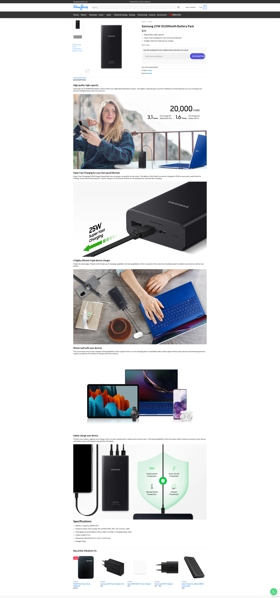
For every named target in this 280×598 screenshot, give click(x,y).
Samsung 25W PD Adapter (164, 584)
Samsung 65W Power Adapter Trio (112, 584)
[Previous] (88, 46)
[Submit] (178, 7)
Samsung (149, 73)
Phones (76, 15)
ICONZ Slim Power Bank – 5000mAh (82, 585)
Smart (101, 15)
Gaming (132, 15)
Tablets (83, 15)
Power (150, 22)
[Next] (134, 46)
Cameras (152, 15)
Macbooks (93, 15)
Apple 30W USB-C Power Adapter (139, 584)
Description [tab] (79, 80)
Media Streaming (120, 15)
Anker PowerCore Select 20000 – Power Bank (193, 585)
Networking (142, 15)
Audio (108, 15)
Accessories (161, 15)
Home (144, 22)
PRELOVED (176, 15)
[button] (190, 7)
